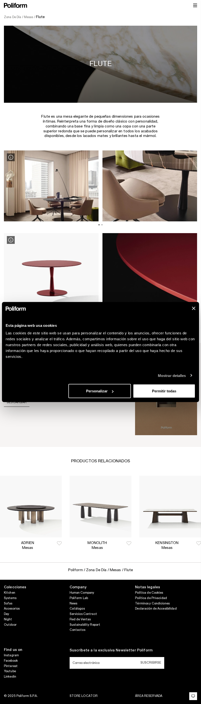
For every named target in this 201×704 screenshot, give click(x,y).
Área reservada (148, 695)
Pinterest (11, 666)
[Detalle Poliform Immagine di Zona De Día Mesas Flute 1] (11, 157)
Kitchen (9, 592)
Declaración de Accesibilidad (155, 608)
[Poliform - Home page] (15, 5)
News (73, 603)
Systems (10, 598)
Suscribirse (150, 662)
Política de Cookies (149, 592)
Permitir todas (164, 391)
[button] (59, 543)
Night (8, 619)
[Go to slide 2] (101, 224)
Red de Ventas (80, 619)
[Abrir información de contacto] (193, 696)
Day (6, 614)
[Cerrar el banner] (193, 308)
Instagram (11, 655)
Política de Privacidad (151, 598)
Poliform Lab (79, 598)
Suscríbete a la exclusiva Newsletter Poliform (111, 650)
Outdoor (10, 624)
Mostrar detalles (172, 375)
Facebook (11, 660)
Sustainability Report (85, 624)
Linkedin (10, 676)
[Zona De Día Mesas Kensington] (170, 506)
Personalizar (97, 391)
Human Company (82, 592)
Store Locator (84, 695)
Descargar (16, 402)
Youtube (10, 671)
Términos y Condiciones (152, 603)
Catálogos (77, 608)
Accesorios (12, 608)
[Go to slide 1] (99, 224)
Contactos (77, 629)
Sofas (8, 603)
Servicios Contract (83, 614)
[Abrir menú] (195, 5)
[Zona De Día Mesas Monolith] (100, 506)
